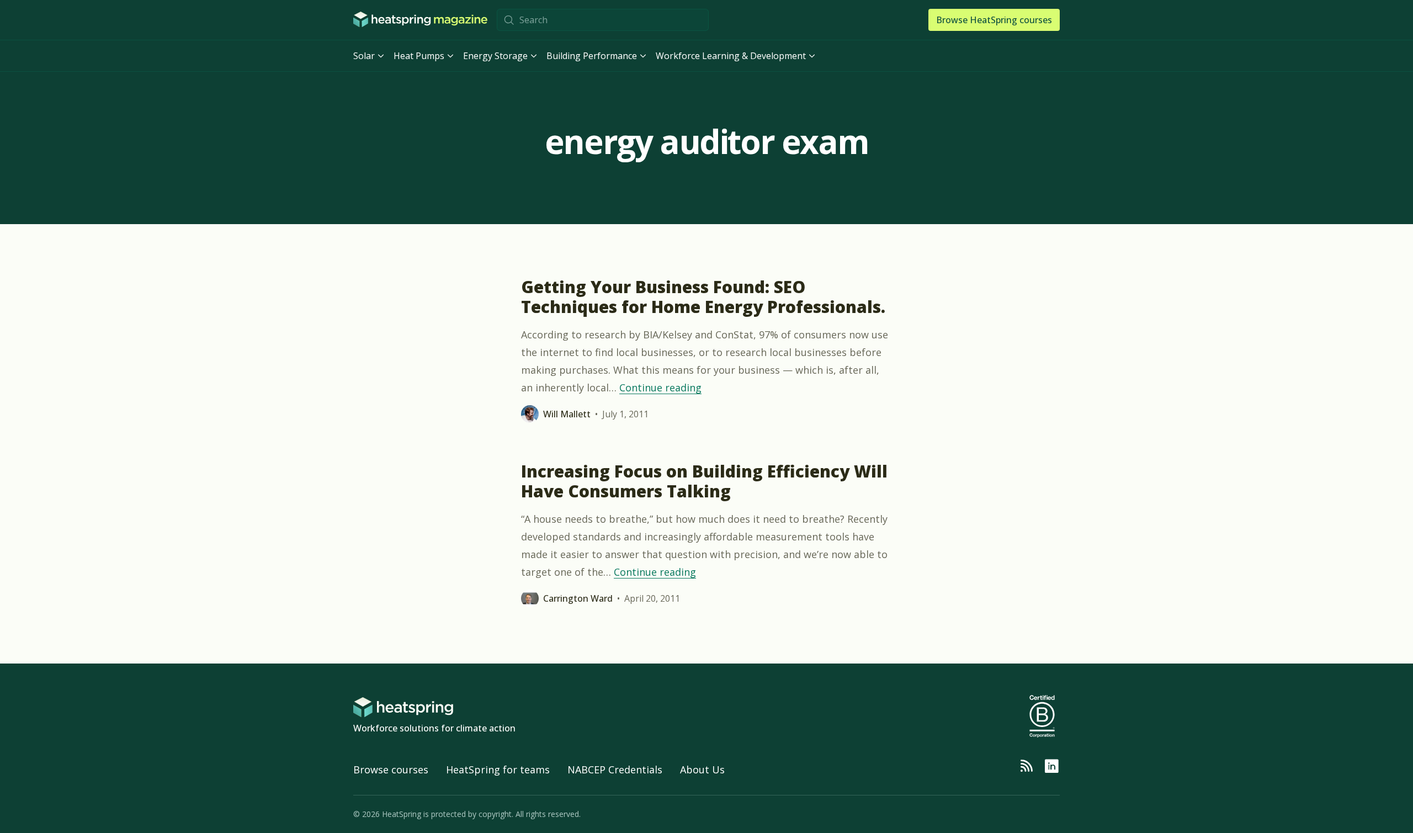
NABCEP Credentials (614, 769)
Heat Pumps (419, 56)
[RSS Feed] (1026, 766)
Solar (364, 56)
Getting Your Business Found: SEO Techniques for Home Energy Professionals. (703, 296)
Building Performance (591, 56)
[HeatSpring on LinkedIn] (1051, 766)
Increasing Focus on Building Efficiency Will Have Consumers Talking (704, 481)
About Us (702, 769)
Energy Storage (495, 56)
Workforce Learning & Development (731, 56)
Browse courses (390, 769)
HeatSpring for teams (498, 769)
